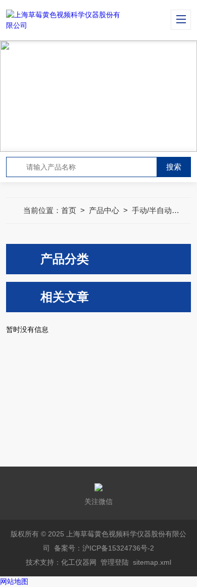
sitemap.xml (152, 562)
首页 (68, 210)
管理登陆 (115, 562)
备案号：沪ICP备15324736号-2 (104, 548)
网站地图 (14, 581)
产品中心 (104, 210)
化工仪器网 (78, 562)
